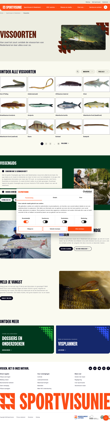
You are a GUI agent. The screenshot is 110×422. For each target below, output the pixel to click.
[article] (27, 339)
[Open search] (105, 7)
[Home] (12, 7)
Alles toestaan (79, 229)
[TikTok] (95, 368)
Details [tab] (55, 197)
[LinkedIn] (90, 368)
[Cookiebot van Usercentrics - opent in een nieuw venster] (84, 192)
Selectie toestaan (55, 229)
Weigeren (30, 229)
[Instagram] (104, 368)
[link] (6, 200)
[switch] (45, 221)
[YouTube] (99, 368)
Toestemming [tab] (29, 198)
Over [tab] (80, 197)
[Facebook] (108, 368)
